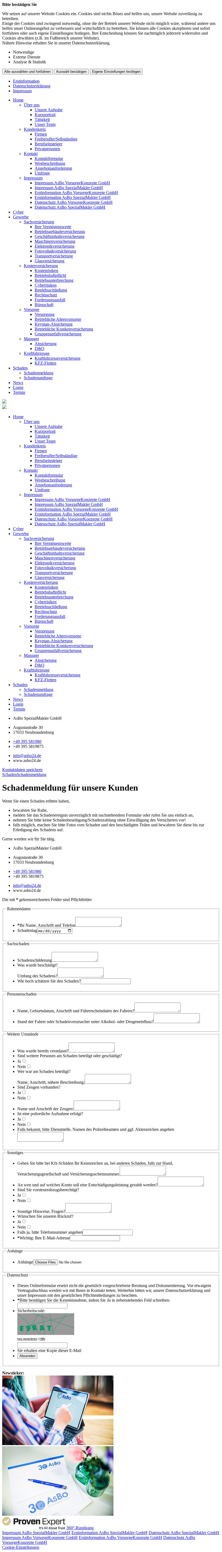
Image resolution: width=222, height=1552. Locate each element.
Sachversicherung (39, 222)
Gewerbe (21, 217)
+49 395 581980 (27, 741)
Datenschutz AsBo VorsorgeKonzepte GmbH (74, 202)
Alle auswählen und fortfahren (27, 72)
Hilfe (42, 1338)
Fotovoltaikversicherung (55, 251)
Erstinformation (26, 81)
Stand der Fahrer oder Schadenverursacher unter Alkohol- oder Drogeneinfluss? (85, 1021)
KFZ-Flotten (45, 363)
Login (18, 387)
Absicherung (46, 343)
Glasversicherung (49, 260)
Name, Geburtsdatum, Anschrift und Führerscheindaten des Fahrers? (75, 1011)
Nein (21, 1066)
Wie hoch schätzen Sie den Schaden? (49, 981)
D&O (39, 348)
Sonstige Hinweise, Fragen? (41, 1211)
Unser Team (45, 124)
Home (18, 100)
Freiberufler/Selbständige (56, 139)
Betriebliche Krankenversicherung (64, 329)
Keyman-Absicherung (54, 324)
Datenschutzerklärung (31, 86)
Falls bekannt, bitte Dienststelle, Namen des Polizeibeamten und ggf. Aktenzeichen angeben (95, 1129)
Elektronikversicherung (54, 246)
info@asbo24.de (27, 755)
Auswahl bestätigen (71, 72)
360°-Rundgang (80, 1527)
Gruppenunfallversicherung (58, 334)
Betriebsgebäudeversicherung (60, 231)
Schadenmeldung (38, 373)
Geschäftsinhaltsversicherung (59, 236)
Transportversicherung (54, 256)
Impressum (22, 91)
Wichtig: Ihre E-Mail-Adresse (43, 1238)
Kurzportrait (45, 114)
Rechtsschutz (46, 295)
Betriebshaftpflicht (50, 275)
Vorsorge (31, 309)
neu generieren (27, 1338)
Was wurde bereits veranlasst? (42, 1051)
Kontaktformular (49, 158)
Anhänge (25, 1262)
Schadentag (27, 930)
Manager (31, 338)
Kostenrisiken (46, 270)
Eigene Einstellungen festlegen (116, 72)
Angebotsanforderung (53, 168)
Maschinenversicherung (55, 241)
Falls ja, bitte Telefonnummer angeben (50, 1232)
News (18, 382)
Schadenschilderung (34, 960)
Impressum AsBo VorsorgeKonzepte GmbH (72, 183)
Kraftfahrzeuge (37, 353)
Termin (19, 392)
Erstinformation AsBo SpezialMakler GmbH (73, 197)
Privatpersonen (47, 148)
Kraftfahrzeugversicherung (57, 358)
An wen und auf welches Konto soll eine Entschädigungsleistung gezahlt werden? (87, 1185)
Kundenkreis (35, 129)
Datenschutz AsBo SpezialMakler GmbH (70, 207)
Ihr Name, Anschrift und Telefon (46, 925)
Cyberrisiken (46, 285)
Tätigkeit (42, 119)
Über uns (32, 105)
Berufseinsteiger (48, 144)
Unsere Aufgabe (49, 109)
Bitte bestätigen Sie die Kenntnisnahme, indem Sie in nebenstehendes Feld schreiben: (93, 1300)
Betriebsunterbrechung (54, 280)
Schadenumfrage (38, 377)
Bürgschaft (44, 304)
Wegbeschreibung (50, 163)
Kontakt (31, 153)
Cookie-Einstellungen (20, 1547)
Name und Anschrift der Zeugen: (45, 1108)
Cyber (18, 212)
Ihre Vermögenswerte (53, 226)
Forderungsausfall (50, 299)
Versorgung (44, 314)
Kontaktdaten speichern (22, 769)
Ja (19, 1061)
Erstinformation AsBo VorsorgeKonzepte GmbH (76, 192)
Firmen (41, 134)
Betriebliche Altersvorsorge (58, 319)
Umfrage (42, 173)
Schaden (20, 368)
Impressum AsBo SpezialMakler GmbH (69, 187)
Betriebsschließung (51, 290)
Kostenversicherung (41, 265)
